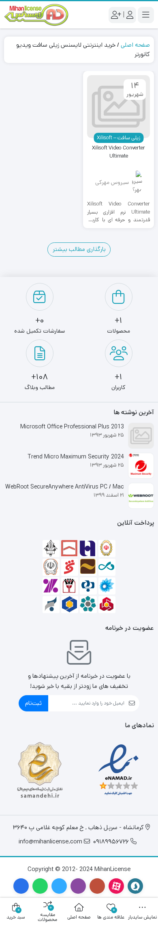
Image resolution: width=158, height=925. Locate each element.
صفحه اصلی (135, 45)
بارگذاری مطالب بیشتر (79, 249)
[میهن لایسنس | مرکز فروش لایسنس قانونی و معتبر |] (36, 14)
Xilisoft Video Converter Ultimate (118, 152)
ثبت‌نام (33, 703)
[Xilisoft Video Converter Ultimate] (118, 106)
